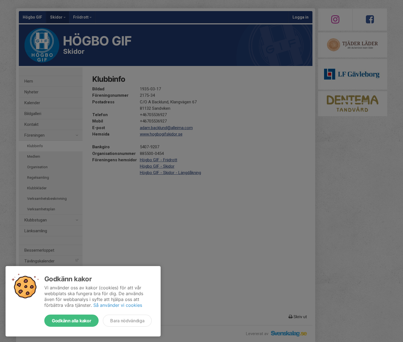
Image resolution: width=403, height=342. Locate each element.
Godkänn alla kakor (71, 320)
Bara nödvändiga (127, 320)
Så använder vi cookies (117, 305)
